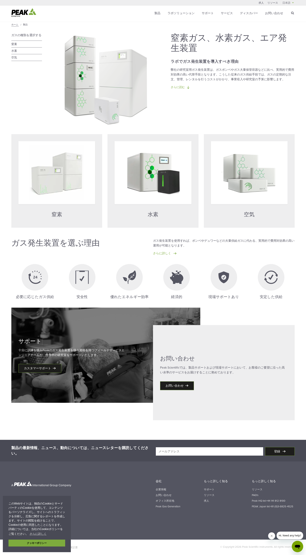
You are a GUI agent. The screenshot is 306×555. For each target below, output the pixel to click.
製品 (157, 13)
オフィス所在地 (165, 500)
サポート (208, 13)
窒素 (14, 44)
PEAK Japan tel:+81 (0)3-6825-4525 (272, 506)
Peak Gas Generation (168, 506)
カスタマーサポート (37, 368)
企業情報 (161, 489)
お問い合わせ (274, 13)
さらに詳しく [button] (38, 533)
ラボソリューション (181, 13)
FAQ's (255, 495)
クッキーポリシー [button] (37, 543)
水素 (14, 51)
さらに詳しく (162, 253)
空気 (14, 57)
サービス (227, 13)
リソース (272, 2)
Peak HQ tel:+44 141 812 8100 (268, 500)
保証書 (74, 547)
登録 (277, 451)
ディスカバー (249, 13)
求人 (261, 2)
